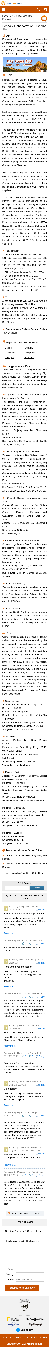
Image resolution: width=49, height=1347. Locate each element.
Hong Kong (29, 352)
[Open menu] (3, 9)
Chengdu (28, 348)
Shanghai (9, 357)
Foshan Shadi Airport (12, 39)
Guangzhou (10, 352)
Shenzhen (29, 357)
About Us (6, 1337)
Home (5, 16)
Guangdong (26, 16)
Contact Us (20, 1337)
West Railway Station (27, 329)
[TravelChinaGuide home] (11, 3)
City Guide (14, 16)
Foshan (6, 19)
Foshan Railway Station (14, 80)
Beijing (8, 348)
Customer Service (38, 1337)
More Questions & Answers (25, 1213)
